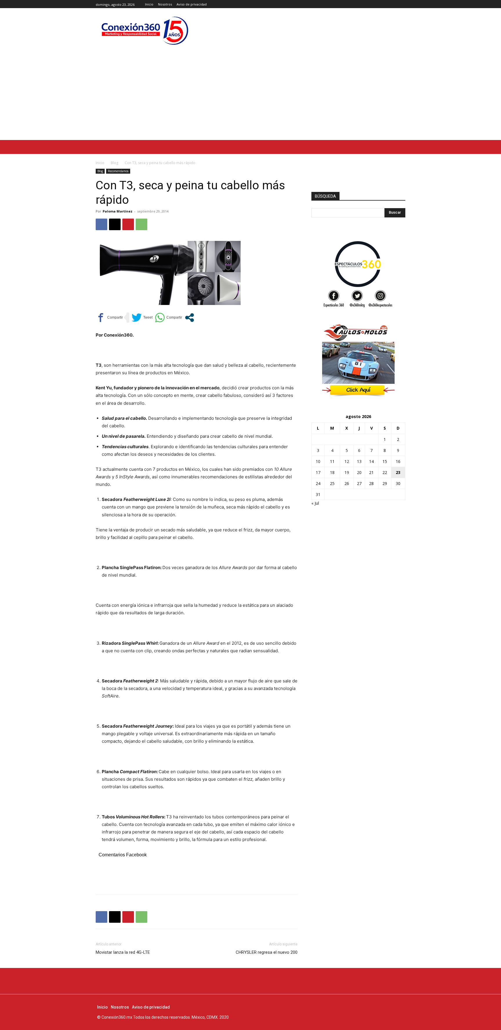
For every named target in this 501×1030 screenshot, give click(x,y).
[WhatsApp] (141, 224)
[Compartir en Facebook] (109, 318)
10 (318, 461)
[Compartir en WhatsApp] (168, 318)
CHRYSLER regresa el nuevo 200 (266, 952)
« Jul (315, 503)
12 (346, 461)
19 (346, 472)
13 (359, 461)
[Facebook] (389, 4)
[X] (402, 4)
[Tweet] (142, 318)
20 (359, 472)
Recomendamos (118, 171)
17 (318, 472)
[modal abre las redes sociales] (189, 318)
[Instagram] (395, 4)
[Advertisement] (250, 96)
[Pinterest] (128, 224)
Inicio (100, 162)
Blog (114, 162)
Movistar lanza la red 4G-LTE (123, 952)
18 (332, 472)
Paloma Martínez (117, 211)
